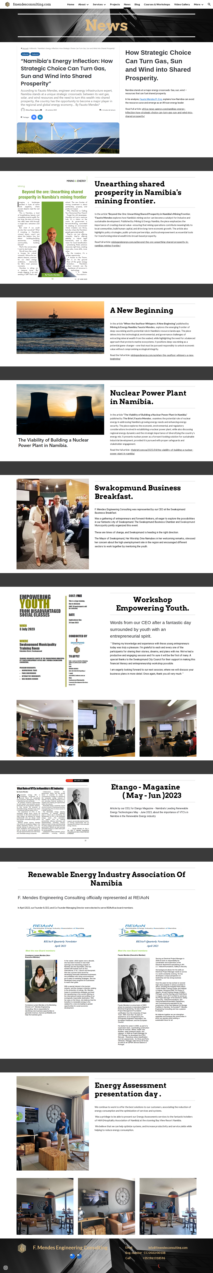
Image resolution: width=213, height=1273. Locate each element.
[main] (106, 25)
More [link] (197, 4)
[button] (209, 4)
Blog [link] (137, 4)
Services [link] (98, 4)
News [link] (127, 4)
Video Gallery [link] (182, 4)
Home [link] (70, 4)
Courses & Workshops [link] (157, 4)
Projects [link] (115, 4)
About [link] (82, 4)
